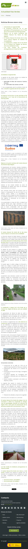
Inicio (2, 15)
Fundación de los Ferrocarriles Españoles (17, 541)
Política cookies (21, 535)
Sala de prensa (20, 517)
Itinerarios (5, 520)
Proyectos (19, 520)
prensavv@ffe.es (8, 504)
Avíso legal (5, 535)
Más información (20, 514)
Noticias (4, 522)
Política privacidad (13, 535)
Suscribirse (14, 530)
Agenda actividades (21, 522)
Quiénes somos (6, 517)
